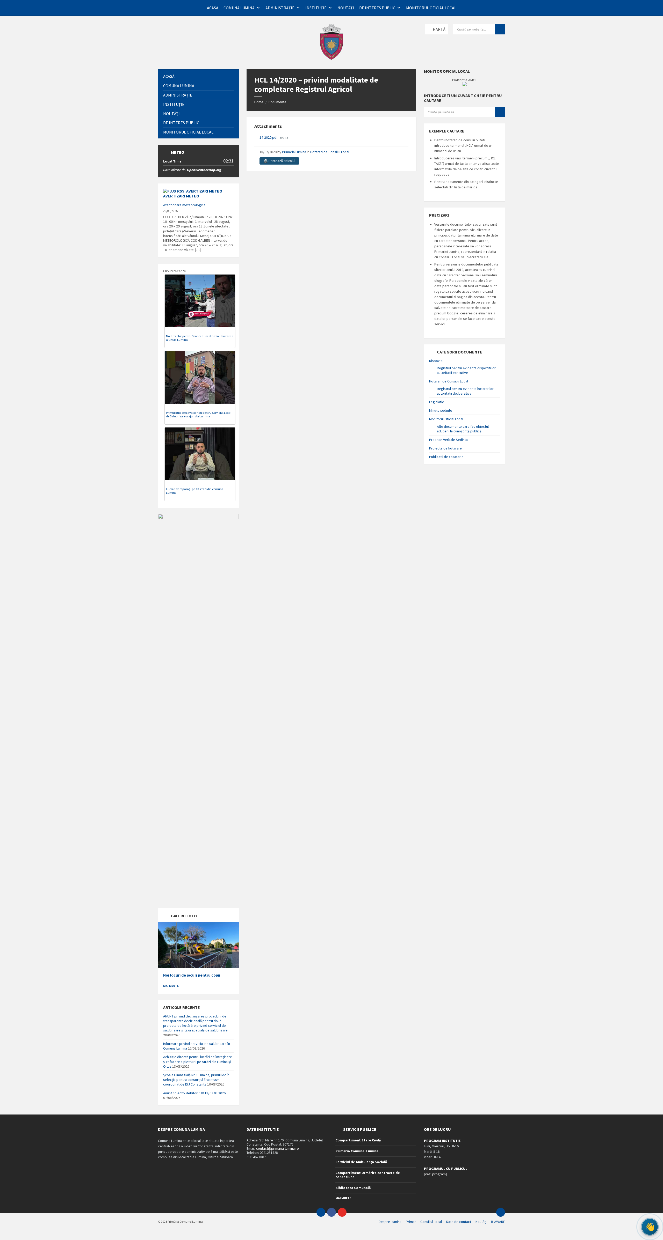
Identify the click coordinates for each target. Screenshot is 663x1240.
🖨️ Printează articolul (279, 161)
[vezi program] (435, 1174)
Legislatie (436, 402)
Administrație (279, 7)
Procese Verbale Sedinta (448, 439)
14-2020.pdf (269, 137)
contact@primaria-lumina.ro (277, 1148)
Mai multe (171, 986)
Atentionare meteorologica (184, 205)
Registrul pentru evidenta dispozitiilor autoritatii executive (466, 370)
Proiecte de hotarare (445, 448)
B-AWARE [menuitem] (498, 1221)
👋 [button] (650, 1227)
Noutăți (345, 7)
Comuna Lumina (239, 7)
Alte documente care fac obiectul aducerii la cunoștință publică (463, 428)
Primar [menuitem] (411, 1221)
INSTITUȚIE (316, 7)
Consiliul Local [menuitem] (431, 1221)
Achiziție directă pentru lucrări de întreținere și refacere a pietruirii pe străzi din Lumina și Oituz (197, 1061)
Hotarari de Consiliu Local (329, 152)
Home (258, 102)
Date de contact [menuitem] (458, 1221)
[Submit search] (500, 29)
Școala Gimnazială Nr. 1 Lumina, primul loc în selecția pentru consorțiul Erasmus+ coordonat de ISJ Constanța (196, 1080)
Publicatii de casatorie (446, 456)
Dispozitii (436, 360)
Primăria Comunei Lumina (356, 1151)
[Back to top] (500, 1212)
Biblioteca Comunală (353, 1187)
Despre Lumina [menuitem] (390, 1221)
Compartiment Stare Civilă (358, 1140)
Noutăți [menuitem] (481, 1221)
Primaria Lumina (294, 152)
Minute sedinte (440, 410)
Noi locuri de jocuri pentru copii (191, 975)
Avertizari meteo (181, 195)
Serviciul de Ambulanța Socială (361, 1162)
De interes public (377, 7)
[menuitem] (198, 76)
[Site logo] (331, 58)
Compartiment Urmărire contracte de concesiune (367, 1174)
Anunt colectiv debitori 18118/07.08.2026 (194, 1093)
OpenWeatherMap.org (204, 169)
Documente (277, 102)
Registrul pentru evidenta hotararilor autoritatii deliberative (465, 391)
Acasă (212, 7)
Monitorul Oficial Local (431, 7)
